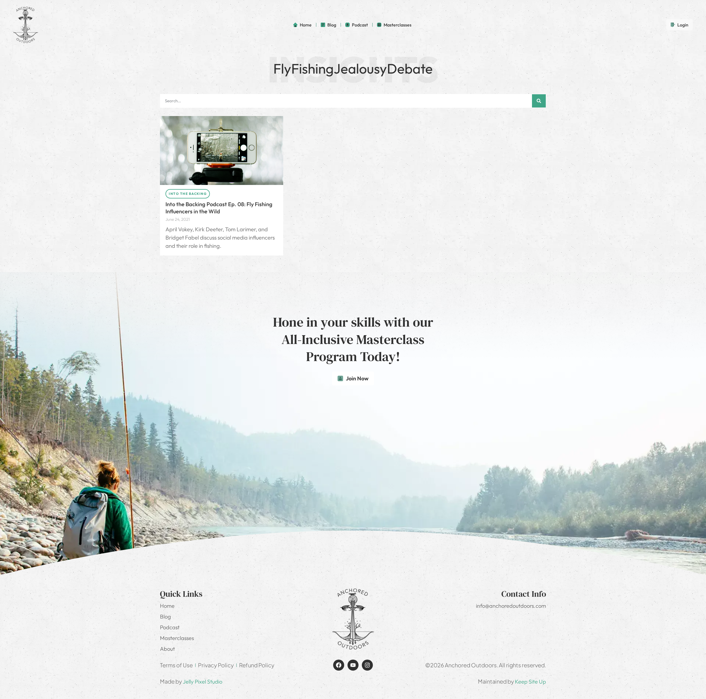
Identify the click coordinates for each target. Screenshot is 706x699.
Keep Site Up (530, 681)
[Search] (539, 100)
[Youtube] (353, 665)
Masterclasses (177, 638)
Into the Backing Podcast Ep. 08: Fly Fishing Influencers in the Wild (218, 208)
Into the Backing (188, 194)
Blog (165, 616)
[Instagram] (367, 665)
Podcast (170, 627)
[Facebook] (338, 665)
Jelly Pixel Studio (202, 681)
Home (167, 605)
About (167, 648)
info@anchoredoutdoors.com (511, 605)
